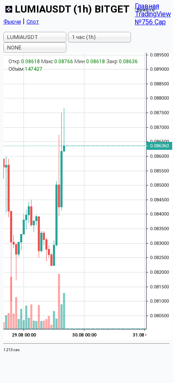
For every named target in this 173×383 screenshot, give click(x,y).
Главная (147, 6)
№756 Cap (150, 22)
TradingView (153, 14)
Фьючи (12, 21)
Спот (32, 21)
